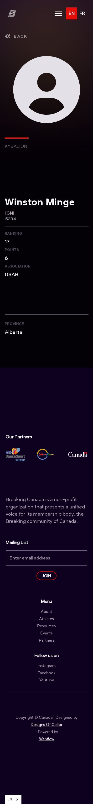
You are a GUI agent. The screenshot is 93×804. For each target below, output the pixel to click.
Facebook (47, 673)
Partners (46, 640)
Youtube (46, 680)
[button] (58, 13)
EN (9, 799)
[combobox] (13, 799)
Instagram (47, 666)
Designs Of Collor (46, 724)
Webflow (46, 739)
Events (46, 633)
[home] (12, 13)
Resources (46, 626)
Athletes (46, 619)
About (46, 612)
